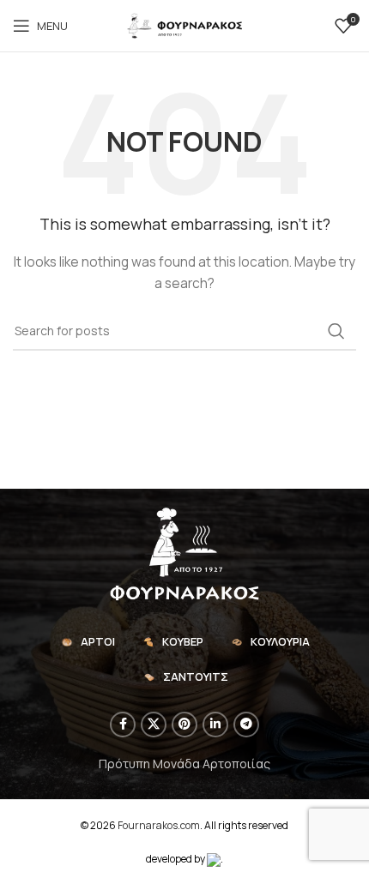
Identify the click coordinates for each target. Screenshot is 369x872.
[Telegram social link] (246, 724)
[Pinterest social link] (184, 724)
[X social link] (153, 724)
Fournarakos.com (159, 825)
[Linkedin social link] (215, 724)
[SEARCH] (336, 331)
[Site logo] (184, 24)
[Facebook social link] (123, 724)
